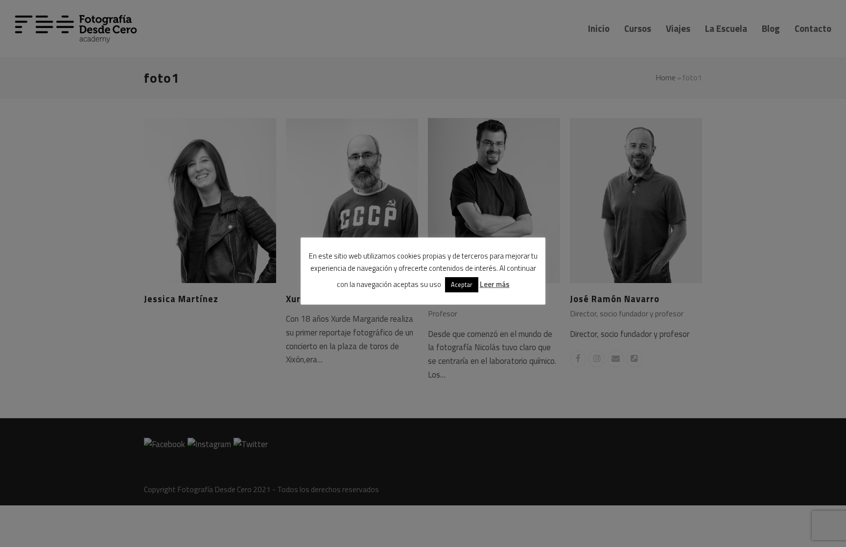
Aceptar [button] (461, 284)
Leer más (495, 284)
